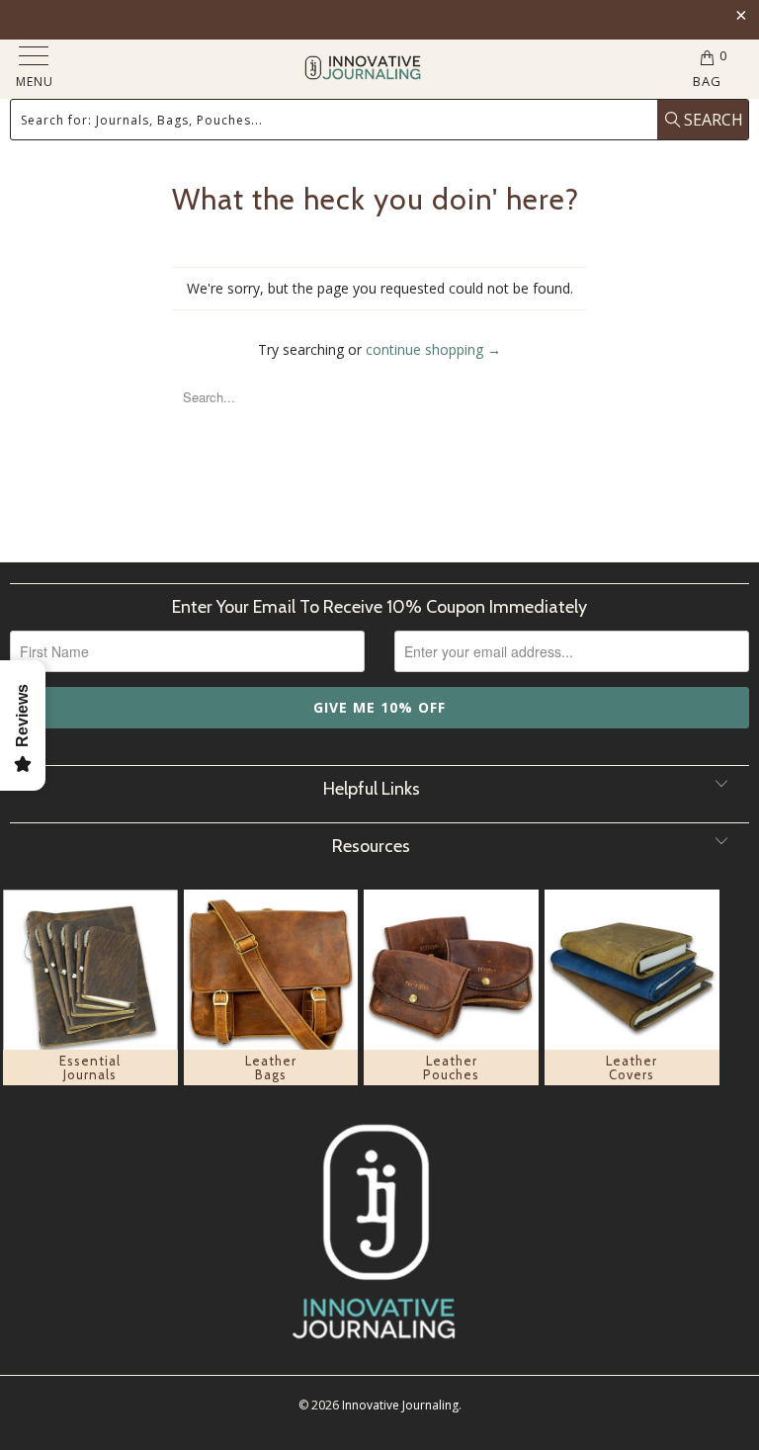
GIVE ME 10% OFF (379, 707)
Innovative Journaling (400, 1405)
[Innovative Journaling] (362, 69)
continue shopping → (433, 349)
